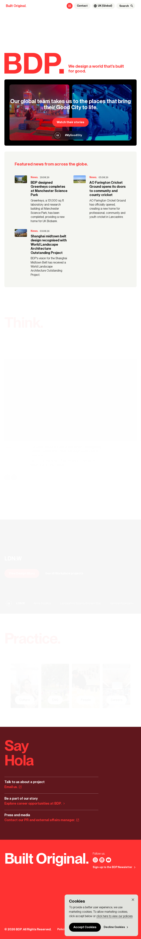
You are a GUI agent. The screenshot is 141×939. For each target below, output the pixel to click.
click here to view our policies (114, 916)
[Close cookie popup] (133, 900)
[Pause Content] (58, 135)
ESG (55, 700)
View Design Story (22, 573)
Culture (24, 700)
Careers (116, 700)
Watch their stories (70, 122)
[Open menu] (70, 6)
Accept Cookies (84, 927)
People (86, 700)
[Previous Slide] (7, 477)
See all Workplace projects (64, 573)
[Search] (132, 6)
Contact (82, 5)
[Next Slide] (14, 477)
